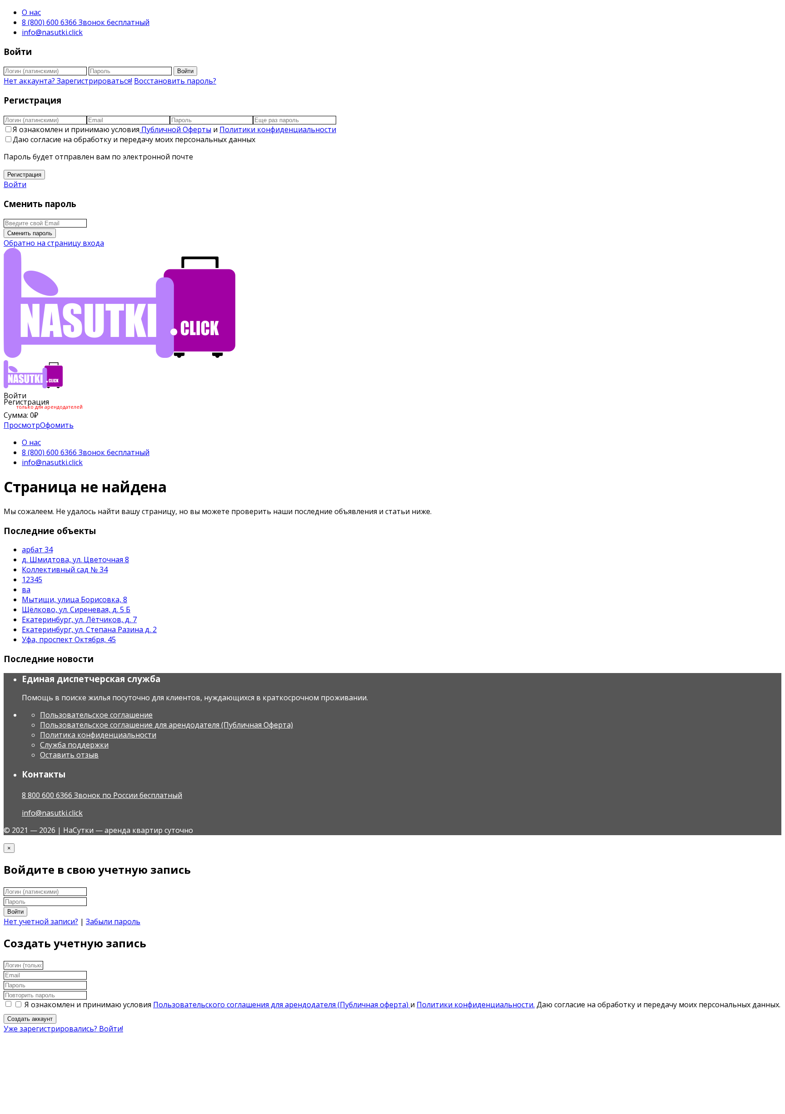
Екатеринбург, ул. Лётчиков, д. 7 (79, 619)
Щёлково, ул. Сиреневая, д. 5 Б (76, 609)
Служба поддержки (74, 745)
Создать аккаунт (30, 1018)
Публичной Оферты (175, 129)
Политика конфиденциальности (98, 735)
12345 (32, 579)
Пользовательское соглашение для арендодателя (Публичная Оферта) (166, 725)
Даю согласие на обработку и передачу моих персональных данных (134, 139)
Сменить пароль (29, 233)
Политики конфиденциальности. (476, 1005)
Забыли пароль (113, 921)
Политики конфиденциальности (277, 129)
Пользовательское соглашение (96, 715)
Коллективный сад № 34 (65, 569)
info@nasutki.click (52, 32)
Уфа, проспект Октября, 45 (69, 639)
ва (26, 589)
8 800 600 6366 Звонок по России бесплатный (102, 795)
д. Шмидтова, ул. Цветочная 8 (75, 559)
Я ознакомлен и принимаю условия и (174, 129)
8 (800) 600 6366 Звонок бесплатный (85, 22)
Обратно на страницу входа (54, 243)
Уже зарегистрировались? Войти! (63, 1029)
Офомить (57, 425)
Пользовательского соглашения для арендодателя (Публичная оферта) (281, 1005)
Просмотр (22, 425)
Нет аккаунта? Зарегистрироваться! (68, 81)
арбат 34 (37, 550)
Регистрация (24, 174)
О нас (31, 12)
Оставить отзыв (69, 755)
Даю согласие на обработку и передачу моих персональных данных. (658, 1005)
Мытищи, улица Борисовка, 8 (74, 599)
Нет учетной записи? (41, 921)
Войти (185, 71)
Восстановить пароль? (175, 81)
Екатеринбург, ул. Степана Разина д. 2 (89, 629)
